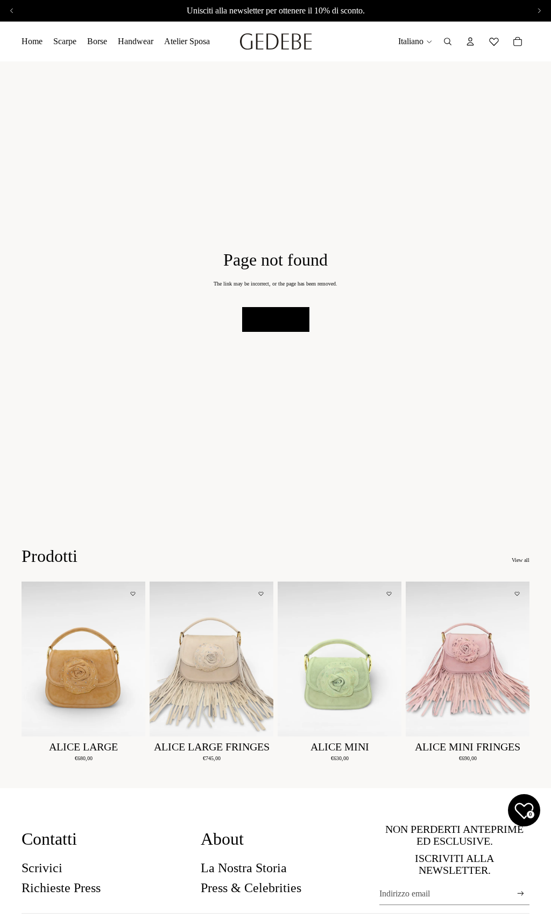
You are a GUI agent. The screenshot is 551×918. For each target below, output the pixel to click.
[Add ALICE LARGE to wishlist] (133, 594)
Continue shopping (275, 319)
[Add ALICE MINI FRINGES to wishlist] (517, 594)
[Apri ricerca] (448, 41)
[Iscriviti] (520, 893)
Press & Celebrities (251, 888)
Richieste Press (61, 888)
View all (520, 560)
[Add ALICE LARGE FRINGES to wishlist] (261, 594)
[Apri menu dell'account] (470, 41)
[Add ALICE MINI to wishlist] (389, 594)
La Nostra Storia (244, 868)
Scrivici (42, 868)
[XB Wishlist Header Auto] (494, 40)
